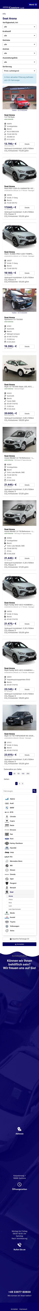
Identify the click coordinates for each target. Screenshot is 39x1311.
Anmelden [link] (20, 944)
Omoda (12, 874)
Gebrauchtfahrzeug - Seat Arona (19, 119)
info (4, 14)
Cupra (12, 821)
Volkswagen (14, 926)
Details (27, 144)
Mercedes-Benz (16, 861)
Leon (10, 906)
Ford (11, 839)
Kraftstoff (7, 31)
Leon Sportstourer (15, 909)
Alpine (12, 799)
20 (14, 773)
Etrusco (13, 830)
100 (23, 773)
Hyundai (13, 848)
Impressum (23, 1309)
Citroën (13, 817)
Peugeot (13, 883)
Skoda (12, 913)
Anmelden (14, 1309)
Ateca (10, 899)
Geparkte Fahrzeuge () (20, 939)
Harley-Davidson (16, 843)
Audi (12, 803)
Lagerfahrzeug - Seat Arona (19, 461)
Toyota (12, 922)
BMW (12, 808)
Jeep (12, 852)
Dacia (12, 825)
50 (19, 773)
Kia (11, 857)
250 (28, 773)
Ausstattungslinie (10, 58)
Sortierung (7, 66)
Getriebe (6, 40)
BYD (11, 812)
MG (11, 866)
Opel (12, 879)
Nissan (12, 870)
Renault (13, 888)
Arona (11, 896)
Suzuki (12, 917)
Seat (11, 892)
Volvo (12, 931)
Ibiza (10, 902)
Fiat (11, 834)
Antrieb (6, 49)
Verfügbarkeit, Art (10, 22)
